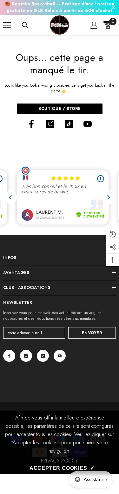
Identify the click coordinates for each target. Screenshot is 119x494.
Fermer (113, 7)
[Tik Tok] (69, 124)
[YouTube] (88, 124)
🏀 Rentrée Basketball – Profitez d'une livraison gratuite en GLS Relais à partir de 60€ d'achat (59, 7)
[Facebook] (31, 124)
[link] (59, 461)
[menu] (7, 25)
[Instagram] (50, 124)
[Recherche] (25, 25)
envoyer (92, 333)
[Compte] (93, 25)
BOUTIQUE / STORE (59, 108)
